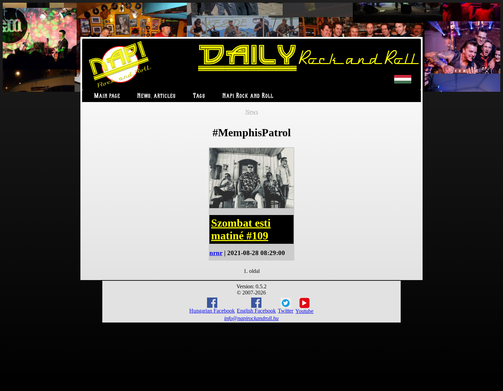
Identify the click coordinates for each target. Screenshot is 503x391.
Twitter (285, 311)
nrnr (215, 252)
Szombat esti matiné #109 (241, 229)
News (251, 112)
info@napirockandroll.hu (251, 318)
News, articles (156, 96)
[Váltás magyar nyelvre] (402, 82)
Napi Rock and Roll (247, 96)
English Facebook (256, 311)
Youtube (304, 311)
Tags (199, 96)
